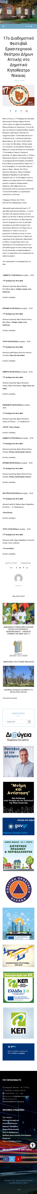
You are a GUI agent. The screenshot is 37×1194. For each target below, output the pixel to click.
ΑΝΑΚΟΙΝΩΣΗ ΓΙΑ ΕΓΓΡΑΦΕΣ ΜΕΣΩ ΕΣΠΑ (18, 662)
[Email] (27, 111)
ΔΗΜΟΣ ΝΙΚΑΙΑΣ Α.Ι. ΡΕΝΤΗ (19, 1183)
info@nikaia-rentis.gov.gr (21, 1096)
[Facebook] (5, 1159)
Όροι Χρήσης (7, 1117)
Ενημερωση (26, 563)
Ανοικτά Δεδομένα (10, 1123)
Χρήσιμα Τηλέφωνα (10, 1126)
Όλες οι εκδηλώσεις (10, 1132)
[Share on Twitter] (16, 111)
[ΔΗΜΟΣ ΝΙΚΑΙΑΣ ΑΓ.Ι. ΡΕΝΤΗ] (18, 12)
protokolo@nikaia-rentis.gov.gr (14, 1101)
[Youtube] (18, 1159)
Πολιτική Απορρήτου (11, 1120)
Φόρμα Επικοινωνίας (11, 1129)
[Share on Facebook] (10, 111)
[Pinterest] (21, 111)
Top (19, 1189)
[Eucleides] (33, 1145)
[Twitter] (12, 1159)
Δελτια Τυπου (19, 80)
